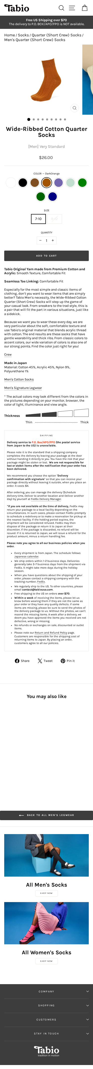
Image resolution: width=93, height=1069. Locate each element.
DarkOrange (47, 183)
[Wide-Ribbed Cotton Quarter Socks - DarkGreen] (18, 748)
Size (46, 210)
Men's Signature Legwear (23, 388)
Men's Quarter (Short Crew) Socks (34, 39)
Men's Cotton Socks (19, 379)
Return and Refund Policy (51, 632)
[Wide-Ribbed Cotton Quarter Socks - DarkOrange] (24, 743)
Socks (23, 35)
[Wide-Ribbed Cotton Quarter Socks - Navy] (24, 748)
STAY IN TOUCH (46, 1033)
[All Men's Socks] (46, 855)
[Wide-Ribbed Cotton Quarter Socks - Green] (13, 748)
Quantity (46, 232)
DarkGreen (41, 197)
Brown (35, 183)
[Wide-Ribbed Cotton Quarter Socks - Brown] (18, 743)
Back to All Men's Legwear (50, 815)
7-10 (38, 219)
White (11, 183)
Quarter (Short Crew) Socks (56, 35)
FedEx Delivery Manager (46, 499)
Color (46, 173)
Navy (53, 197)
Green (82, 183)
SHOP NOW (46, 893)
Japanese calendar (26, 556)
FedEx (41, 581)
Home (9, 35)
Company (46, 991)
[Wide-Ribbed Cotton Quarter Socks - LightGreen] (7, 748)
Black (23, 183)
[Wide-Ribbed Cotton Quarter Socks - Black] (13, 743)
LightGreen (70, 183)
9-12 (54, 219)
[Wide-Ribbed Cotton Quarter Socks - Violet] (30, 743)
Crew (8, 354)
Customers (46, 1019)
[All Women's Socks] (46, 923)
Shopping (46, 1005)
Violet (58, 183)
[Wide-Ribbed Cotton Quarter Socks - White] (7, 743)
